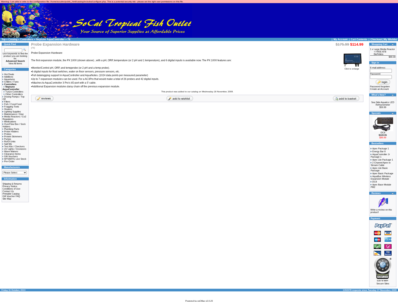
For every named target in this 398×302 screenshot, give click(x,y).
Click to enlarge (352, 69)
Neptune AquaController (50, 39)
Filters (7, 101)
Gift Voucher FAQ (11, 196)
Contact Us (8, 191)
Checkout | (377, 39)
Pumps (7, 139)
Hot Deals (9, 74)
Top (3, 39)
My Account (341, 39)
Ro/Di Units (10, 141)
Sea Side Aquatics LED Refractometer (382, 103)
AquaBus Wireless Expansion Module (381, 177)
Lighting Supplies (12, 111)
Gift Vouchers (11, 156)
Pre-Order (9, 161)
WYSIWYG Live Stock (15, 159)
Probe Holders (11, 131)
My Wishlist (390, 39)
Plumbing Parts (11, 129)
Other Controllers (14, 94)
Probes (7, 134)
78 (68, 39)
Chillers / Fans (11, 81)
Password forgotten (380, 86)
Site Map (6, 198)
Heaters (8, 109)
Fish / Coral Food (13, 104)
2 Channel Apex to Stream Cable (381, 163)
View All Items (15, 63)
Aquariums (9, 79)
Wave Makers (11, 151)
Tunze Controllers (14, 91)
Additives (8, 77)
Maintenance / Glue (14, 114)
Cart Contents (359, 39)
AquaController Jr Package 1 (380, 155)
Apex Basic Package (382, 173)
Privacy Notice (9, 186)
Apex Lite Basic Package (379, 169)
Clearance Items (12, 154)
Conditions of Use (11, 189)
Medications (10, 121)
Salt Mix (8, 144)
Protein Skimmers (13, 136)
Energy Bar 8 (379, 151)
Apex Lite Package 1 (382, 159)
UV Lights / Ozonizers (15, 149)
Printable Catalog (10, 193)
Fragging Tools (11, 106)
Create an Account (379, 89)
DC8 (383, 132)
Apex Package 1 (380, 148)
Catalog (12, 39)
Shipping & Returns (12, 184)
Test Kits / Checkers (14, 146)
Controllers (26, 39)
